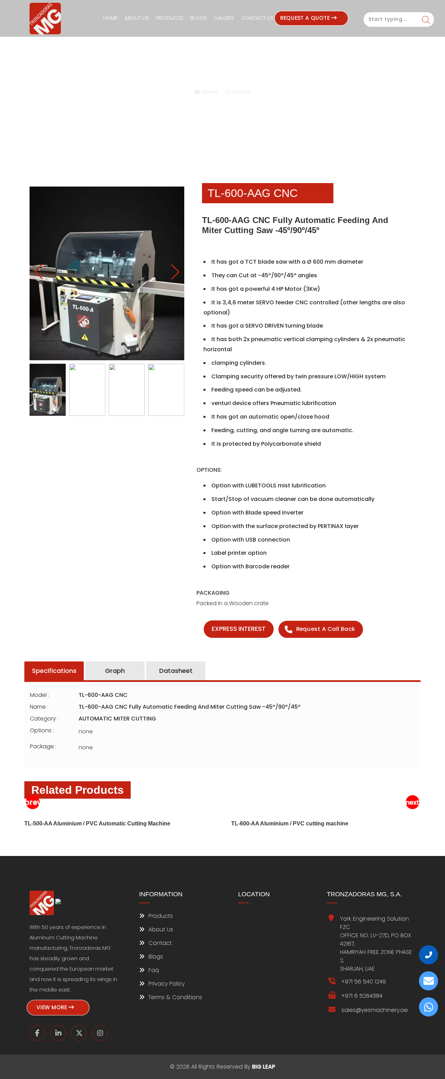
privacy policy (166, 984)
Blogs (198, 18)
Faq (153, 970)
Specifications (54, 670)
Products (169, 18)
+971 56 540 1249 (363, 982)
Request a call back (325, 629)
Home (110, 18)
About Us (136, 18)
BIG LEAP (263, 1067)
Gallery (224, 18)
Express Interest (239, 629)
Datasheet (176, 670)
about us (160, 929)
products (160, 916)
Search (426, 20)
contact (159, 943)
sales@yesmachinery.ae (374, 1010)
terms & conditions (174, 997)
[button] (175, 271)
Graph (115, 670)
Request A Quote (305, 18)
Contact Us (257, 18)
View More (52, 1007)
